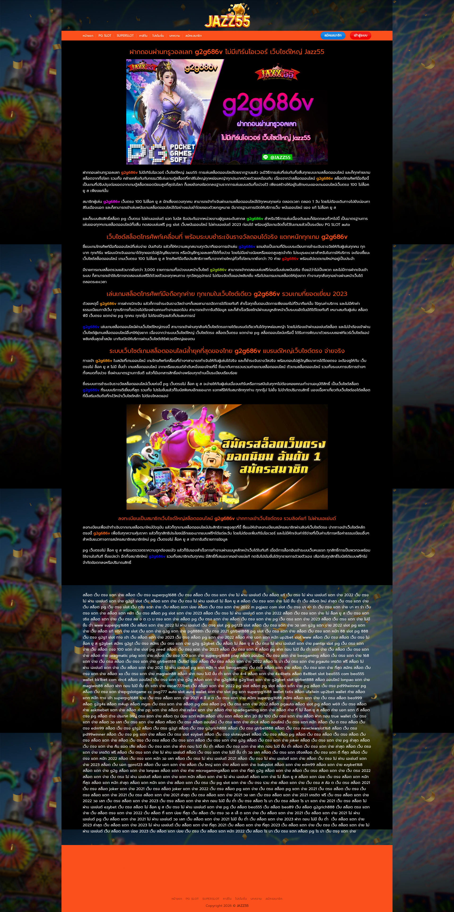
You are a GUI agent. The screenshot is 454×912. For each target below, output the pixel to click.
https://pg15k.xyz (104, 857)
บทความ (174, 35)
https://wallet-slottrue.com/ (181, 890)
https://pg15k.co (132, 857)
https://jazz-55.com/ (134, 879)
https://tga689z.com (113, 851)
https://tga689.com (196, 884)
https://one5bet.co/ (220, 868)
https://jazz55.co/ (199, 879)
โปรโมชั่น (158, 35)
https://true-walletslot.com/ (271, 890)
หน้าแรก (88, 35)
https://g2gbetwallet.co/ (159, 884)
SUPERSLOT (125, 35)
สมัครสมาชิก (193, 35)
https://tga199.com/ (254, 868)
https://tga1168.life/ (239, 862)
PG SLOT (105, 35)
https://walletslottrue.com (180, 873)
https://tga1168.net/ (172, 862)
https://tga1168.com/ (347, 857)
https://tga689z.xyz (179, 851)
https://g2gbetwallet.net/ (327, 879)
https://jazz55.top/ (349, 873)
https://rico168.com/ (151, 868)
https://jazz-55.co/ (102, 879)
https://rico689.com (212, 851)
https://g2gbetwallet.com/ (283, 879)
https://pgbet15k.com (195, 857)
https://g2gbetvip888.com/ (238, 879)
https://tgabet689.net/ (304, 884)
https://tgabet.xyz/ (106, 862)
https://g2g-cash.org (247, 851)
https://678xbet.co (307, 862)
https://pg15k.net (162, 857)
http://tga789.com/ (138, 862)
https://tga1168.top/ (205, 862)
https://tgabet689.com (265, 884)
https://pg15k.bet (314, 851)
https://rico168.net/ (117, 868)
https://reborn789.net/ (291, 868)
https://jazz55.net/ (143, 873)
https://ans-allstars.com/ (344, 862)
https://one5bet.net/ (186, 868)
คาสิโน (143, 35)
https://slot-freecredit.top (267, 873)
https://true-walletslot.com (311, 873)
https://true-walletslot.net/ (226, 890)
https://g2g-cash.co (282, 851)
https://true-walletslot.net (332, 868)
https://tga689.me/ (229, 884)
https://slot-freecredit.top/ (318, 890)
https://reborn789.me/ (108, 873)
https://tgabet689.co (341, 884)
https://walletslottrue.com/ (135, 890)
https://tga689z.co (146, 851)
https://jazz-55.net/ (168, 879)
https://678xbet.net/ (273, 862)
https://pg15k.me (344, 851)
